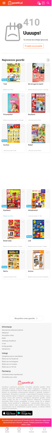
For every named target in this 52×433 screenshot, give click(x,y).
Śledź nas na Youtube (9, 364)
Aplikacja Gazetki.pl (9, 341)
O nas (4, 343)
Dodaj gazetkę (7, 346)
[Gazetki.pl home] (15, 3)
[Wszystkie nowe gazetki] (48, 60)
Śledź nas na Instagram (10, 361)
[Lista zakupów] (43, 3)
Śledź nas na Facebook (10, 359)
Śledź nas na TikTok (9, 367)
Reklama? (5, 333)
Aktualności (6, 349)
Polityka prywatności (36, 422)
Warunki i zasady (22, 422)
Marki (4, 338)
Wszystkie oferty (8, 335)
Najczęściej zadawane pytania (12, 330)
